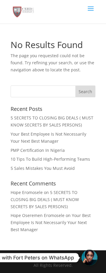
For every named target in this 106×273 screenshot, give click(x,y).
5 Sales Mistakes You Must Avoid (43, 168)
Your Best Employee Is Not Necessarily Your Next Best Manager (51, 222)
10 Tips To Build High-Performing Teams (50, 159)
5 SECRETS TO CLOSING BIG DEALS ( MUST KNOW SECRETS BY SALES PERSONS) (45, 199)
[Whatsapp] (89, 258)
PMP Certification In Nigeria (38, 150)
